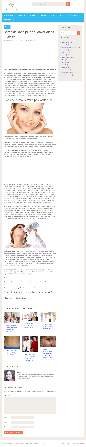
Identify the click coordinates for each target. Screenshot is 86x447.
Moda (63, 60)
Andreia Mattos (9, 40)
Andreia (19, 372)
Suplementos (65, 72)
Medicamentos (65, 57)
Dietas (32, 15)
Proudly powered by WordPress (10, 443)
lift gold (43, 87)
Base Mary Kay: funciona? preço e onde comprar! (30, 325)
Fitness (43, 15)
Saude (61, 15)
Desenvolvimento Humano (69, 47)
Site (5, 427)
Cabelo (22, 15)
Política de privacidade (78, 443)
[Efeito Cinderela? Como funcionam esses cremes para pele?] (12, 317)
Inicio (68, 443)
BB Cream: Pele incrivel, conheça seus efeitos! (47, 326)
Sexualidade (73, 15)
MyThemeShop (35, 443)
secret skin (50, 270)
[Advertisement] (30, 55)
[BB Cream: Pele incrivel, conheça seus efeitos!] (48, 317)
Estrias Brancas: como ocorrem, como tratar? (11, 353)
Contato (7, 20)
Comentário (7, 395)
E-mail (6, 422)
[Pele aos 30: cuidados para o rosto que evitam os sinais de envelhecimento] (48, 341)
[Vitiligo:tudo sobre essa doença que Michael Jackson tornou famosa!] (30, 344)
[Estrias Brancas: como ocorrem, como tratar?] (12, 342)
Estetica (63, 52)
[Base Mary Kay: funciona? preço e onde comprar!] (30, 316)
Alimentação (9, 15)
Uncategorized (65, 75)
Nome (6, 417)
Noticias (63, 62)
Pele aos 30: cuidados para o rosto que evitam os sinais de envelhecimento (47, 353)
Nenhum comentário (32, 40)
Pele (52, 15)
